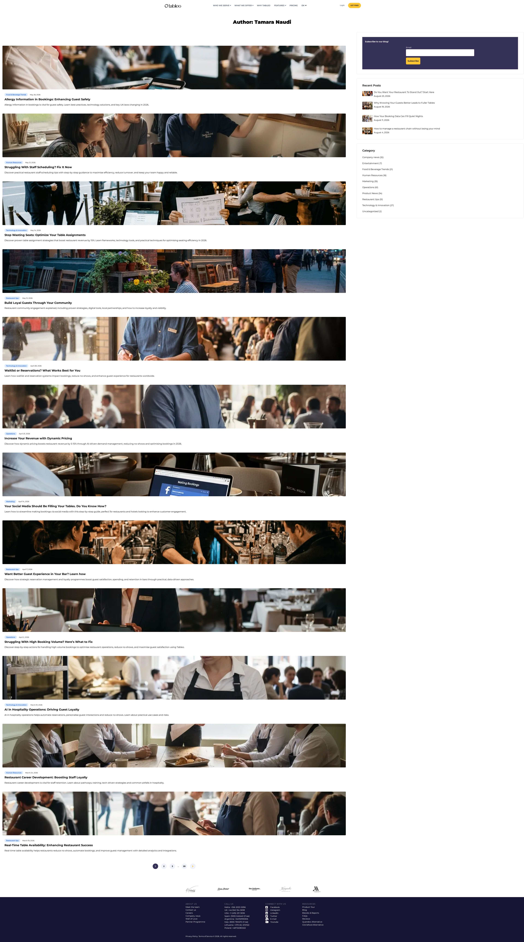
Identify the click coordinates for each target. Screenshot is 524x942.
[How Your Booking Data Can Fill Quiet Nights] (367, 118)
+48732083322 (239, 928)
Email (408, 47)
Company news (370, 157)
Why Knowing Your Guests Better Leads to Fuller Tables (404, 103)
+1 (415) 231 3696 (237, 913)
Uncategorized (370, 211)
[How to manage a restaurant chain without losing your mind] (367, 130)
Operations (10, 434)
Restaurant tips (12, 298)
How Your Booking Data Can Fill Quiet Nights (398, 116)
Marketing (10, 501)
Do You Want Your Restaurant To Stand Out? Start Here (404, 92)
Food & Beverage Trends (16, 95)
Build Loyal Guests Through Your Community (38, 302)
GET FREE (354, 5)
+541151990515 (241, 919)
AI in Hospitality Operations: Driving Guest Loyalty (42, 709)
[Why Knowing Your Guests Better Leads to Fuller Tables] (367, 105)
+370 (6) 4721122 (241, 925)
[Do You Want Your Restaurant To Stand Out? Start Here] (367, 93)
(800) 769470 (236, 922)
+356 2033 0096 (238, 907)
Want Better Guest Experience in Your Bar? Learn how (45, 574)
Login (342, 5)
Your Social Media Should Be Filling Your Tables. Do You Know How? (55, 506)
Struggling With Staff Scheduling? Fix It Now (38, 167)
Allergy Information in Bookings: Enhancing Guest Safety (47, 99)
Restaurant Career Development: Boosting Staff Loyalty (46, 777)
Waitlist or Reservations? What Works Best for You (42, 370)
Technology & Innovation (16, 230)
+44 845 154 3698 (236, 910)
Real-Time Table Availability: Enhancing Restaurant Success (49, 845)
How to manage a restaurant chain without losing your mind (407, 128)
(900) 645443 (237, 916)
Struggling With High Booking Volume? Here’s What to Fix (49, 642)
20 (184, 866)
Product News (370, 193)
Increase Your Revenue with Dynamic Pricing (38, 438)
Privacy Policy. (192, 936)
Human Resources (13, 162)
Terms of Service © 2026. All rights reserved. (217, 936)
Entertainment (370, 163)
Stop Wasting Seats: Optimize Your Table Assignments (45, 235)
